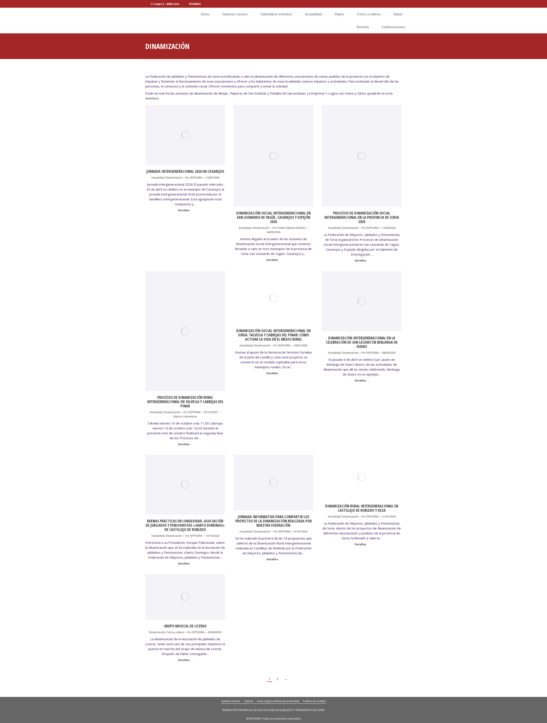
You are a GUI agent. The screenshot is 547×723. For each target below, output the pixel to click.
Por (193, 177)
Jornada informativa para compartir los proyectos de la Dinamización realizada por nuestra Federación (273, 521)
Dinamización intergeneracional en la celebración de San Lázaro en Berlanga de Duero (362, 342)
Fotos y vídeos (175, 632)
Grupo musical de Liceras (185, 625)
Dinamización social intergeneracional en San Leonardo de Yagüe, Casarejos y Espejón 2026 (273, 217)
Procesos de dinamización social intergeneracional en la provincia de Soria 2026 (361, 217)
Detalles (184, 210)
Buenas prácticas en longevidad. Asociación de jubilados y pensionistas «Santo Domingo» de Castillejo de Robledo (185, 525)
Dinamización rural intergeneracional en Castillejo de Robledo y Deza (361, 508)
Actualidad (157, 177)
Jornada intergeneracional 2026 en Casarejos (185, 171)
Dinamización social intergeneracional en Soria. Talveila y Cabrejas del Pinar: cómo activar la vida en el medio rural (273, 335)
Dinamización (174, 177)
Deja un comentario (185, 416)
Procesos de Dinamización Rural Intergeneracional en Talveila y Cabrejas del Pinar (185, 401)
